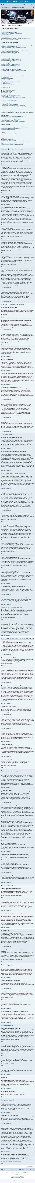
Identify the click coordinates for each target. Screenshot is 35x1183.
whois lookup (24, 1132)
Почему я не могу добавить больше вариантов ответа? (12, 63)
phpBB (30, 367)
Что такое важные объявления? (7, 82)
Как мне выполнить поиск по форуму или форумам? (12, 116)
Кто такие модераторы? (6, 92)
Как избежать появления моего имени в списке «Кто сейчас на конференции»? (17, 45)
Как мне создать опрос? (6, 61)
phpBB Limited (13, 1105)
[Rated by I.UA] (17, 1181)
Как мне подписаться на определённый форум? (11, 128)
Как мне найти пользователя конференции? (10, 120)
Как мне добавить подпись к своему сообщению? (11, 60)
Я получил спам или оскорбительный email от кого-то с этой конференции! (16, 106)
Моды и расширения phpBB (17, 1176)
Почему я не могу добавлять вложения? (9, 66)
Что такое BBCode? (5, 77)
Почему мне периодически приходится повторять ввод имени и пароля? (16, 38)
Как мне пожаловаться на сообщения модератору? (11, 69)
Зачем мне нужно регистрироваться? (8, 29)
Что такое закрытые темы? (6, 85)
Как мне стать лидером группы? (7, 96)
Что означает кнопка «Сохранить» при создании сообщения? (13, 70)
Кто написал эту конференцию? (7, 139)
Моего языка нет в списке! (6, 48)
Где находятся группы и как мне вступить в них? (11, 95)
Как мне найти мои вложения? (7, 135)
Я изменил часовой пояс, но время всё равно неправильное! (13, 47)
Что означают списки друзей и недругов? (9, 111)
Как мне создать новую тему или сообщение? (10, 58)
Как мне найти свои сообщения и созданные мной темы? (12, 121)
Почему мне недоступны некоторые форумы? (10, 65)
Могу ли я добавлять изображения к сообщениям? (11, 80)
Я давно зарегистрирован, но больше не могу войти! (12, 35)
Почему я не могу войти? (6, 34)
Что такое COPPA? (5, 30)
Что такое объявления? (5, 83)
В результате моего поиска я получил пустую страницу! (12, 119)
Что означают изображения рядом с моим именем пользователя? (14, 50)
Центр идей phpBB (15, 1119)
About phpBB (14, 1109)
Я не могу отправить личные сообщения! (9, 104)
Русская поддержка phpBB (17, 1174)
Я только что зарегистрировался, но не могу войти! (11, 33)
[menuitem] (4, 5)
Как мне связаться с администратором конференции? (12, 144)
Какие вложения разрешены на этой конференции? (11, 133)
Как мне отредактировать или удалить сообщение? (11, 59)
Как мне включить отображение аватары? (9, 51)
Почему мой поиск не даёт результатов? (9, 117)
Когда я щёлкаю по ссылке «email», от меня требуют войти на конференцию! (16, 53)
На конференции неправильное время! (9, 46)
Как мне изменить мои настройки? (8, 43)
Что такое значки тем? (5, 87)
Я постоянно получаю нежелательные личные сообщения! (13, 105)
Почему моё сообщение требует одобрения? (10, 71)
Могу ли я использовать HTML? (7, 78)
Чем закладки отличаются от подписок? (9, 125)
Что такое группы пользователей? (8, 93)
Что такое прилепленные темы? (7, 84)
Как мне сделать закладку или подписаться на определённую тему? (15, 127)
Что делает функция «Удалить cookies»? (9, 39)
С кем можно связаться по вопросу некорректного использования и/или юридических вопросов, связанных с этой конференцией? (16, 142)
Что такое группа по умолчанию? (7, 98)
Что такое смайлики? (5, 79)
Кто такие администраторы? (6, 91)
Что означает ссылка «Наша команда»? (9, 100)
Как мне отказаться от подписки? (8, 129)
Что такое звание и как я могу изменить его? (10, 52)
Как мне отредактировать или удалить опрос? (10, 64)
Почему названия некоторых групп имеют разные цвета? (13, 97)
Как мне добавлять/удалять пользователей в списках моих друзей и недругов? (17, 112)
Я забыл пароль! (4, 37)
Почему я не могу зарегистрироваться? (9, 32)
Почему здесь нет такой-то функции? (8, 140)
